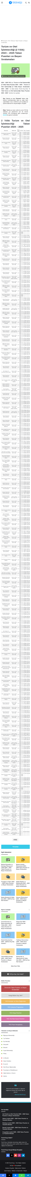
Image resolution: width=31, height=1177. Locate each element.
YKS (9, 40)
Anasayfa (4, 40)
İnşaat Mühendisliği (8, 1050)
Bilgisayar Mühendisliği (8, 1035)
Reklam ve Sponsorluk (17, 1170)
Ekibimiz (24, 1168)
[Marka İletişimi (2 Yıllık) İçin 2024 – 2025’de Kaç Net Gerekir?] (8, 892)
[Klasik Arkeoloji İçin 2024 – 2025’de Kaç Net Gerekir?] (8, 935)
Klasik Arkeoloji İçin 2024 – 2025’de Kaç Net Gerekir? (7, 941)
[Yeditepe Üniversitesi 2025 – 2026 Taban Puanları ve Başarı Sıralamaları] (23, 935)
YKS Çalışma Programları (15, 1007)
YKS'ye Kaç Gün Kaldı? (16, 974)
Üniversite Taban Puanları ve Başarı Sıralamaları (15, 989)
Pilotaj (4, 1053)
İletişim (25, 1170)
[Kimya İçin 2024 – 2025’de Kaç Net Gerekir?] (23, 916)
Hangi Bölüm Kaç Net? (15, 995)
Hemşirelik (5, 1044)
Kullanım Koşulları (9, 1168)
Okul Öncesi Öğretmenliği (9, 1067)
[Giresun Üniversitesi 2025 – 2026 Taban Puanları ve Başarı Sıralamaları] (23, 892)
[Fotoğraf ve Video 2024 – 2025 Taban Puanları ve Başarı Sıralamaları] (8, 876)
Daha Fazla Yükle (15, 966)
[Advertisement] (15, 22)
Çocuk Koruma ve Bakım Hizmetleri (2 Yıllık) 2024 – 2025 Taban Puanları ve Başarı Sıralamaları (6, 925)
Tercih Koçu (12, 1163)
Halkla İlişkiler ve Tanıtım (9, 1073)
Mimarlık (5, 1047)
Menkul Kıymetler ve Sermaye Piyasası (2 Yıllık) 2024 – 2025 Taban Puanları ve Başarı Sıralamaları (7, 867)
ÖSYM (5, 115)
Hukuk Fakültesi (7, 1061)
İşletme (5, 1076)
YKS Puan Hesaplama (15, 1024)
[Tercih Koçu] (15, 2)
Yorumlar (15, 847)
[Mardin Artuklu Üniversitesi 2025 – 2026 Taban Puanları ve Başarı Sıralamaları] (23, 859)
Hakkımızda (18, 1168)
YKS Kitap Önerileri (15, 1013)
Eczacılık (5, 1064)
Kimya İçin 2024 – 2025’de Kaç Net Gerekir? (21, 923)
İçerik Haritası (7, 1170)
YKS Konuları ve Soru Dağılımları (15, 1001)
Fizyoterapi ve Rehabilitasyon (10, 1070)
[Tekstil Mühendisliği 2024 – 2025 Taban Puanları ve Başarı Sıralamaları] (8, 951)
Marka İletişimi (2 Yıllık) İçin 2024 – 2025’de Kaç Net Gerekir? (7, 899)
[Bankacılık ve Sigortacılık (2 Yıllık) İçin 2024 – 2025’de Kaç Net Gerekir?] (23, 951)
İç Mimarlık (6, 1058)
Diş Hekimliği (6, 1041)
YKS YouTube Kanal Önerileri (15, 1019)
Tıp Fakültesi (6, 1038)
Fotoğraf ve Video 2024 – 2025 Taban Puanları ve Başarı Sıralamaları (7, 883)
